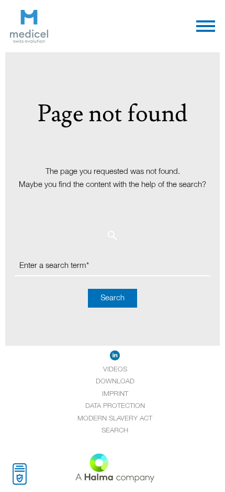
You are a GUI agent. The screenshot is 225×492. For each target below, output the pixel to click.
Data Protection (115, 406)
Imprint (115, 394)
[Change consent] (19, 474)
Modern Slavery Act (114, 418)
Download (115, 381)
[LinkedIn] (115, 355)
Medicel (61, 16)
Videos (115, 369)
